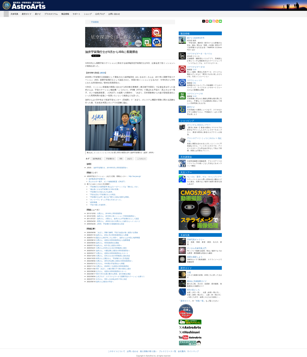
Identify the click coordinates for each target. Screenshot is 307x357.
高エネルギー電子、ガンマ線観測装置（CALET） (107, 181)
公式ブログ (100, 13)
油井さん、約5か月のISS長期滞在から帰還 (112, 235)
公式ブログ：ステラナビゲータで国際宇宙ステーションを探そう (120, 276)
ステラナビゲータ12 (196, 66)
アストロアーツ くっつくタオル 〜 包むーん (204, 139)
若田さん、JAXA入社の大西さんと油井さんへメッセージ (118, 221)
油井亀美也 (97, 158)
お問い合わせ (114, 13)
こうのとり (141, 158)
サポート (76, 13)
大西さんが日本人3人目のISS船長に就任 (111, 248)
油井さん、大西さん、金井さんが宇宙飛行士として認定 (118, 218)
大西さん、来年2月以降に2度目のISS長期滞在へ (114, 260)
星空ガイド (26, 13)
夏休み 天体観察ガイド (197, 281)
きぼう (129, 158)
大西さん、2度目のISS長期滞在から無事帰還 (113, 240)
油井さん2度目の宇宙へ (105, 281)
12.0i (194, 69)
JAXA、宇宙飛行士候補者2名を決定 (110, 223)
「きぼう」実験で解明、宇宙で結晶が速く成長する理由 (117, 232)
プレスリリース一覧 (167, 351)
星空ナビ (191, 107)
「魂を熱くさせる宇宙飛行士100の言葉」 (104, 189)
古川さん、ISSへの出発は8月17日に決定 (111, 279)
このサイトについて (116, 351)
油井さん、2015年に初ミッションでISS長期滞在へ (116, 216)
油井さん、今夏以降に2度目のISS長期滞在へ (113, 250)
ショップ (88, 13)
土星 (189, 272)
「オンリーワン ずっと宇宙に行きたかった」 (106, 199)
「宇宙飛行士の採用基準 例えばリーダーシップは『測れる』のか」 (114, 186)
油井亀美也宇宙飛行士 (97, 178)
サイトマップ (193, 351)
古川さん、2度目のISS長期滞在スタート (111, 271)
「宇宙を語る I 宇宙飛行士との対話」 (103, 194)
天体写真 (14, 13)
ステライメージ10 (195, 93)
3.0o (194, 83)
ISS (121, 158)
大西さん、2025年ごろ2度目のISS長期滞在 (112, 266)
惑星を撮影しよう (194, 256)
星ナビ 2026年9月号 (195, 37)
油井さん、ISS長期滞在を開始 (107, 242)
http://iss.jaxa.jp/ (135, 176)
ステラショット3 (194, 80)
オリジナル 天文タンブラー (199, 124)
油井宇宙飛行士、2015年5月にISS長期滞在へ (110, 167)
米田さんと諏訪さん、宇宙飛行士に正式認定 (113, 258)
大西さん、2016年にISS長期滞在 (109, 213)
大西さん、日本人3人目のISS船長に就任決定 (113, 255)
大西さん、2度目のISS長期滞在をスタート (112, 253)
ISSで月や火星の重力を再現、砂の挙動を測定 (113, 273)
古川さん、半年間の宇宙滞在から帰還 (110, 263)
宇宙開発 (95, 21)
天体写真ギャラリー (195, 239)
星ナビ (38, 13)
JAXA (102, 72)
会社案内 (182, 351)
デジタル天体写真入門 (196, 248)
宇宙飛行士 (110, 158)
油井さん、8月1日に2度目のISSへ (109, 245)
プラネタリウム (51, 13)
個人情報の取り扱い (148, 351)
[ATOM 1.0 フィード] (217, 21)
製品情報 (65, 13)
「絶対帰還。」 (94, 202)
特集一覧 (200, 300)
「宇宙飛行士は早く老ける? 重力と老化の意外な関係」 (109, 197)
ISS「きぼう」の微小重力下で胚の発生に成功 (113, 268)
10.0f (194, 96)
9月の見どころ (193, 289)
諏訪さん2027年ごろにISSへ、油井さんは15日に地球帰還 (118, 237)
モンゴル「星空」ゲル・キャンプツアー (204, 176)
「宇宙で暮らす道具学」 (98, 204)
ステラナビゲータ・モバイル (199, 53)
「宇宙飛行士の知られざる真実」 (101, 191)
